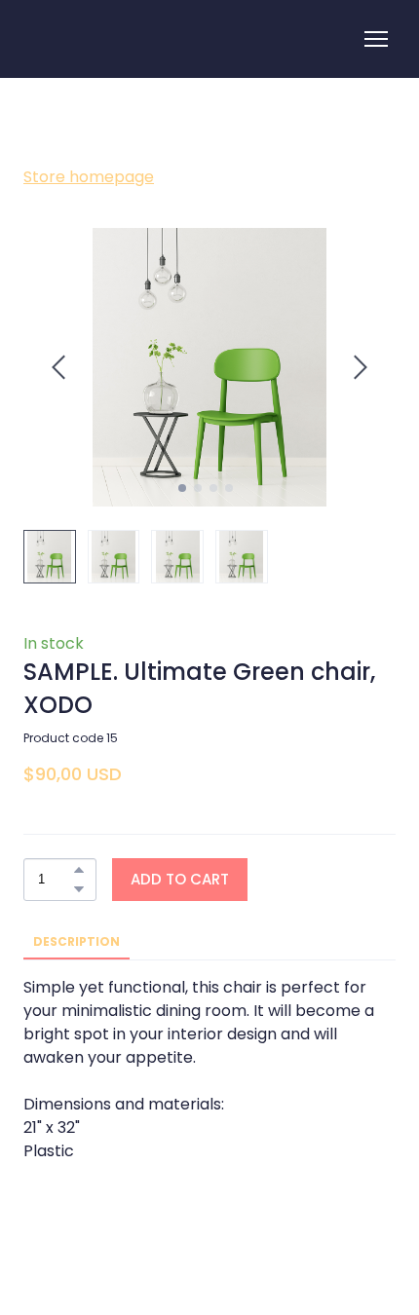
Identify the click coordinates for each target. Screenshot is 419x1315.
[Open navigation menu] (376, 38)
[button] (79, 870)
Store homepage (88, 177)
